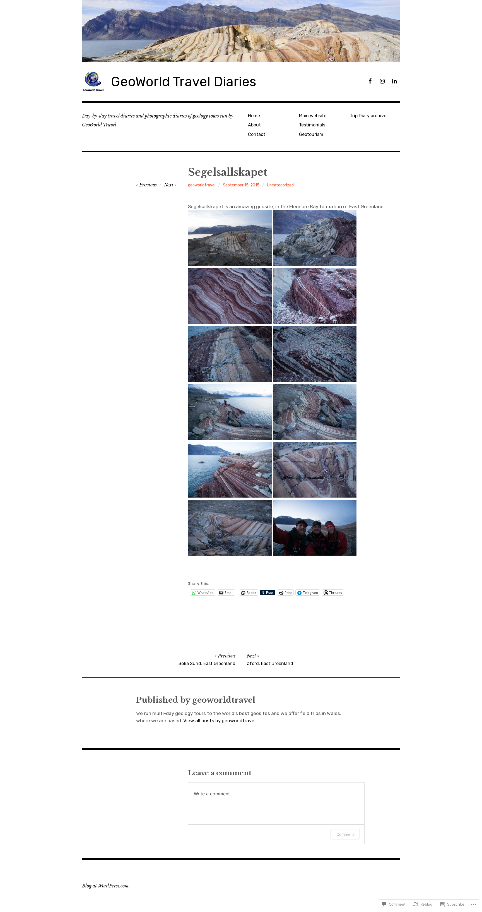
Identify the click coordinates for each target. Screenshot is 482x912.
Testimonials (312, 125)
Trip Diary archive (368, 115)
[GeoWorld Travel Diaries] (241, 31)
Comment (345, 834)
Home (254, 115)
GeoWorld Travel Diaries (183, 82)
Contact (256, 134)
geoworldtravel (201, 185)
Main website (312, 115)
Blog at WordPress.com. (106, 886)
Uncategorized (280, 185)
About (254, 125)
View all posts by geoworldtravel (219, 720)
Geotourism (311, 134)
